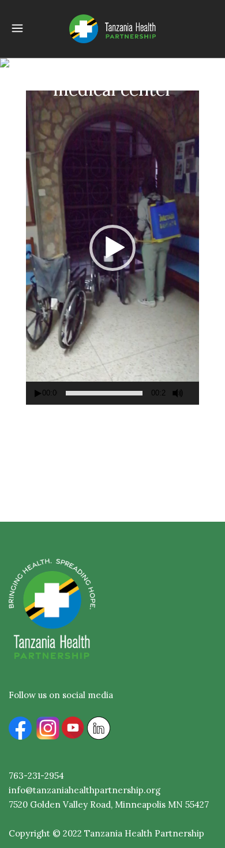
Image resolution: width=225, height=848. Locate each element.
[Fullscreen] (195, 393)
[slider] (104, 393)
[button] (112, 248)
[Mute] (177, 393)
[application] (112, 248)
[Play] (38, 393)
